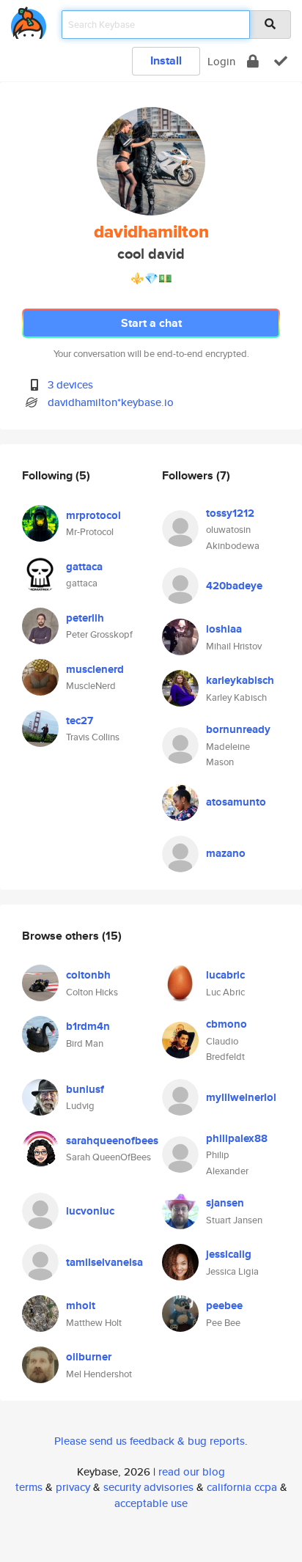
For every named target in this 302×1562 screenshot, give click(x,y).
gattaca (84, 567)
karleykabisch (240, 680)
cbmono (226, 1024)
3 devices (70, 384)
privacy (73, 1487)
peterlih (85, 618)
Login (221, 61)
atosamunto (236, 802)
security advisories (148, 1487)
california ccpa (242, 1487)
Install (166, 60)
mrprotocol (93, 515)
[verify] (280, 61)
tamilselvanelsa (104, 1262)
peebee (224, 1305)
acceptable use (151, 1503)
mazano (226, 853)
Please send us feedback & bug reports (149, 1440)
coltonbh (88, 975)
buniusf (85, 1089)
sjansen (225, 1203)
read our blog (191, 1471)
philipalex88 (237, 1138)
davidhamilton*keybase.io (111, 402)
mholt (80, 1305)
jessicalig (228, 1254)
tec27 (79, 720)
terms (29, 1487)
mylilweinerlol (241, 1097)
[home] (28, 20)
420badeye (234, 586)
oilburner (88, 1357)
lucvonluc (90, 1211)
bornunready (238, 729)
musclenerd (95, 669)
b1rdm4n (88, 1026)
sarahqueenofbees (112, 1140)
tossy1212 (230, 513)
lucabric (225, 975)
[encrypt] (253, 61)
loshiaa (224, 629)
